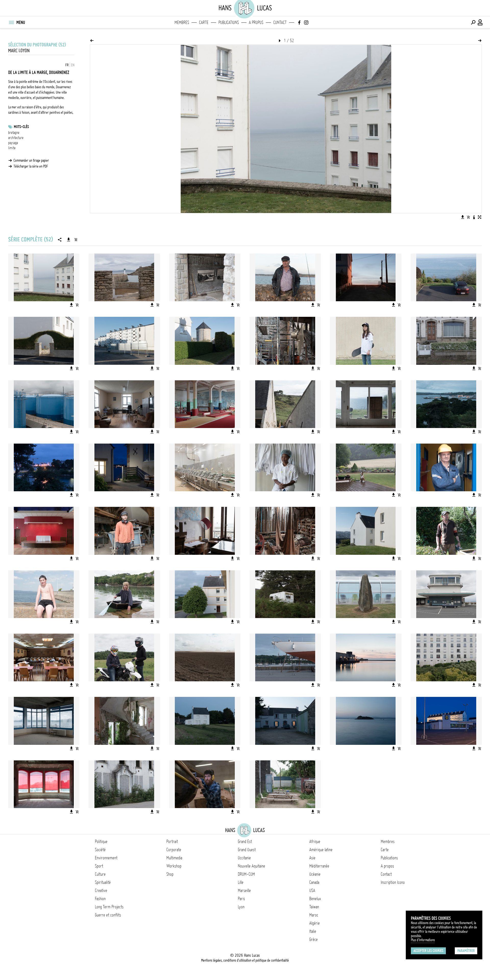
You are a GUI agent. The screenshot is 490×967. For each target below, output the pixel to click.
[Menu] (11, 22)
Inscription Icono (393, 882)
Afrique (314, 841)
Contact (280, 22)
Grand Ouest (247, 849)
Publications (228, 22)
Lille (240, 882)
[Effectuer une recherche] (473, 22)
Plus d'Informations (423, 940)
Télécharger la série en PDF (31, 166)
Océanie (315, 874)
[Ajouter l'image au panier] (468, 217)
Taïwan (314, 906)
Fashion (100, 898)
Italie (312, 931)
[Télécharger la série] (68, 239)
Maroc (313, 915)
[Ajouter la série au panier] (76, 239)
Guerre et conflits (108, 915)
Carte (204, 22)
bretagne (13, 132)
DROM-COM (246, 874)
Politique (101, 841)
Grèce (313, 939)
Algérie (314, 923)
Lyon (241, 906)
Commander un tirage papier (31, 160)
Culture (100, 874)
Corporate (173, 849)
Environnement (106, 857)
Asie (312, 857)
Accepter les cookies (428, 950)
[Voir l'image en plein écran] (479, 217)
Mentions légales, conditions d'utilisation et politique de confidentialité (245, 960)
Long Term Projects (109, 906)
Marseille (244, 890)
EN (73, 65)
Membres (182, 22)
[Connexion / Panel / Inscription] (480, 22)
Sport (99, 866)
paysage (13, 143)
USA (312, 890)
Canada (314, 882)
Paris (241, 898)
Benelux (315, 898)
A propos (256, 22)
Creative (101, 890)
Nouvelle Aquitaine (251, 866)
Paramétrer (466, 950)
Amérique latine (321, 849)
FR (67, 65)
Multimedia (174, 857)
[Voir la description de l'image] (474, 217)
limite (12, 148)
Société (100, 849)
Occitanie (244, 857)
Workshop (173, 866)
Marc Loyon (19, 51)
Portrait (172, 841)
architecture (15, 137)
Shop (170, 874)
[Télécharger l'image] (462, 217)
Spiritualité (103, 882)
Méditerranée (319, 866)
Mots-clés (21, 126)
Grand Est (245, 841)
